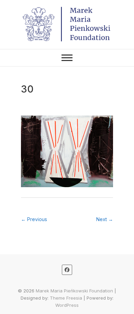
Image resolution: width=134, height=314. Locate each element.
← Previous (34, 219)
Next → (104, 219)
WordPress (67, 305)
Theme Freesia (66, 298)
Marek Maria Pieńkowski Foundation (74, 290)
